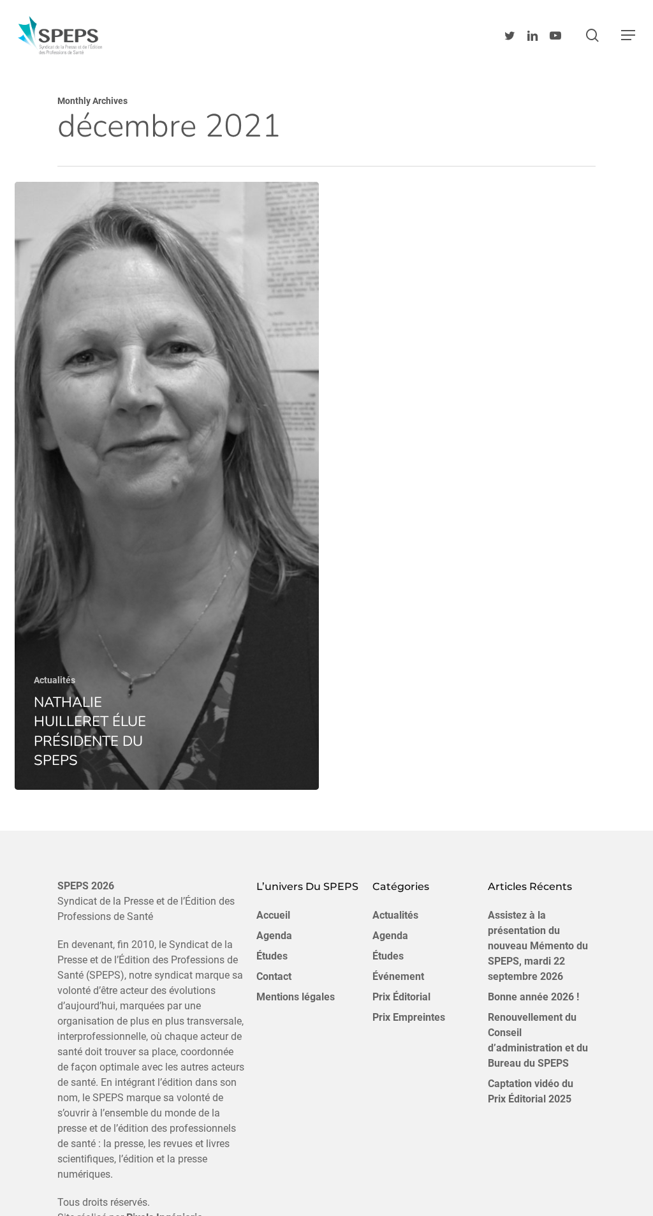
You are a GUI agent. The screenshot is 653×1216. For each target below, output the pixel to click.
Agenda (274, 936)
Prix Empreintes (408, 1017)
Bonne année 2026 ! (533, 997)
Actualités (54, 680)
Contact (273, 976)
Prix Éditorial (401, 997)
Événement (398, 976)
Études (272, 956)
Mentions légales (295, 997)
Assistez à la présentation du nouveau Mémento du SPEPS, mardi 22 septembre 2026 (538, 945)
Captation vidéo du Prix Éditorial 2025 (530, 1091)
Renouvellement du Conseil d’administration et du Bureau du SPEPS (538, 1040)
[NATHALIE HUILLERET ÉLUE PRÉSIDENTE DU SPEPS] (167, 486)
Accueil (273, 915)
